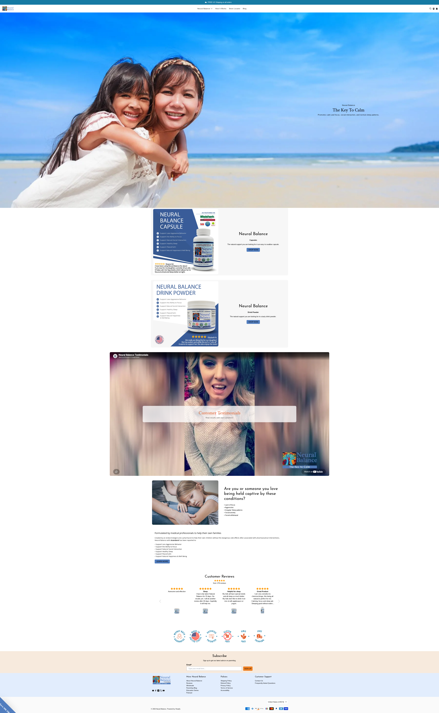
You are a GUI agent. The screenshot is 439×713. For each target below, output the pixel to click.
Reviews (189, 683)
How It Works (220, 9)
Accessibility (225, 690)
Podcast (189, 693)
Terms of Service (227, 688)
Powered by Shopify (173, 709)
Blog (244, 9)
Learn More (162, 561)
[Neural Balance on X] (161, 691)
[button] (8, 705)
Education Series (192, 690)
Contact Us (259, 681)
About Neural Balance (194, 681)
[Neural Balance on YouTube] (164, 691)
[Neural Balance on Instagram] (158, 691)
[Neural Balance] (8, 8)
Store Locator (234, 9)
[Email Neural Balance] (153, 691)
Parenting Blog (191, 688)
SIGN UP (247, 669)
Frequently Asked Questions (265, 683)
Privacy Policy (226, 685)
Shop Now (253, 250)
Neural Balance (203, 9)
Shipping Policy (226, 681)
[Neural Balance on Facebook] (156, 691)
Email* (189, 665)
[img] (219, 580)
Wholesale (190, 685)
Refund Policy (226, 683)
